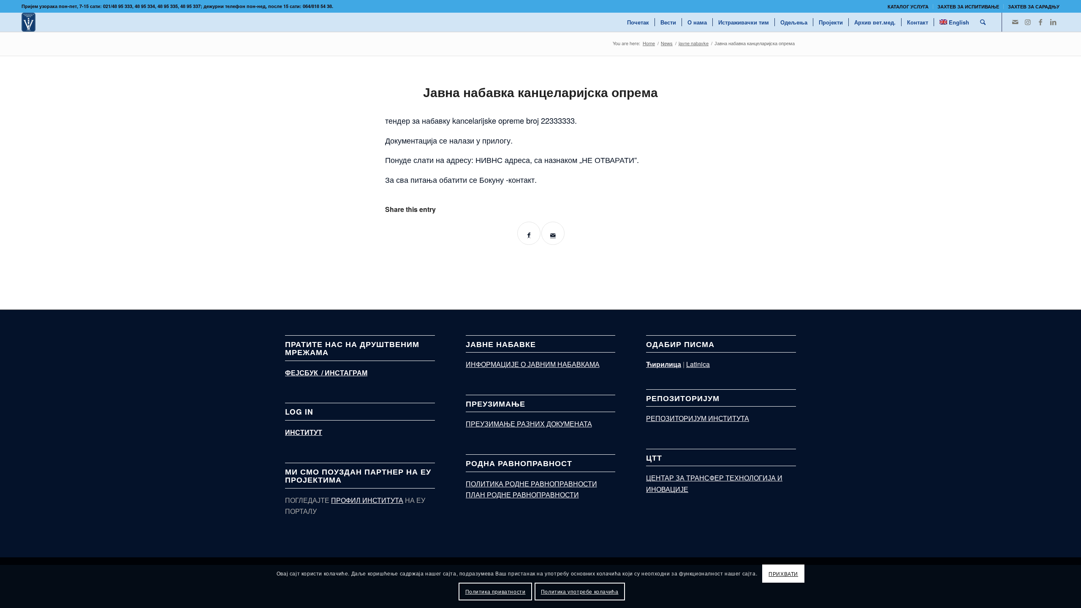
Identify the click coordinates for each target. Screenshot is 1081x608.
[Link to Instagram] (1027, 22)
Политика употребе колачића (580, 591)
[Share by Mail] (553, 233)
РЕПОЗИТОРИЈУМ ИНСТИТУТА (697, 418)
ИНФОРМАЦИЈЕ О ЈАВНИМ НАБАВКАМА (533, 364)
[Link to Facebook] (1040, 22)
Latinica (698, 364)
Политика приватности (495, 591)
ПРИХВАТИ (783, 573)
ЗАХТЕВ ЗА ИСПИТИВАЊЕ (968, 6)
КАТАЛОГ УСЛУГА (908, 6)
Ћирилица (663, 364)
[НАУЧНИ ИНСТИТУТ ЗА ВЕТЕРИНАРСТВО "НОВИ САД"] (28, 22)
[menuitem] (908, 6)
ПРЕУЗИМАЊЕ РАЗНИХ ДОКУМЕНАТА (529, 424)
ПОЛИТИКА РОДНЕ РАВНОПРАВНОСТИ (531, 484)
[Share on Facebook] (528, 233)
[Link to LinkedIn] (1053, 22)
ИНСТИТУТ (303, 432)
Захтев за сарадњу (1033, 6)
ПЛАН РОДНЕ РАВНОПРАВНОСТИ (522, 494)
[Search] (983, 22)
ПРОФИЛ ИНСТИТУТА (367, 500)
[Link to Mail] (1015, 22)
